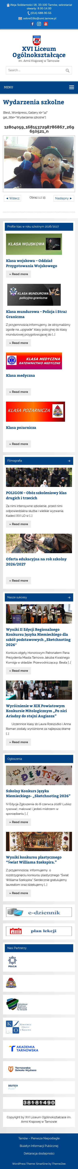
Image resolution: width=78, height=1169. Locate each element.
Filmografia (14, 460)
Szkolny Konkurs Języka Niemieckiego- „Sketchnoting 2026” (38, 793)
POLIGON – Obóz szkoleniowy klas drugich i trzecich (36, 495)
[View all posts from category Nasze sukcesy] (69, 598)
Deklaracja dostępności (39, 1153)
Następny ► (63, 198)
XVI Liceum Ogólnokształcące (39, 51)
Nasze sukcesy (17, 597)
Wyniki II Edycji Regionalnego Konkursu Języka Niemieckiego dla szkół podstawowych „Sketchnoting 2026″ (38, 637)
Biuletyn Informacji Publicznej (39, 1146)
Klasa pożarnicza (21, 427)
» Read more (18, 274)
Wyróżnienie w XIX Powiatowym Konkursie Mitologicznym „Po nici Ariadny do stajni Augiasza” (36, 710)
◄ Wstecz (12, 198)
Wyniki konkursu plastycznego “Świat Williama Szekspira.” (34, 860)
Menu (8, 87)
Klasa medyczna (20, 375)
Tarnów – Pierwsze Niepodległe (39, 1138)
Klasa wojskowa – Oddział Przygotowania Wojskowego (31, 263)
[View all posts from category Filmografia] (69, 461)
